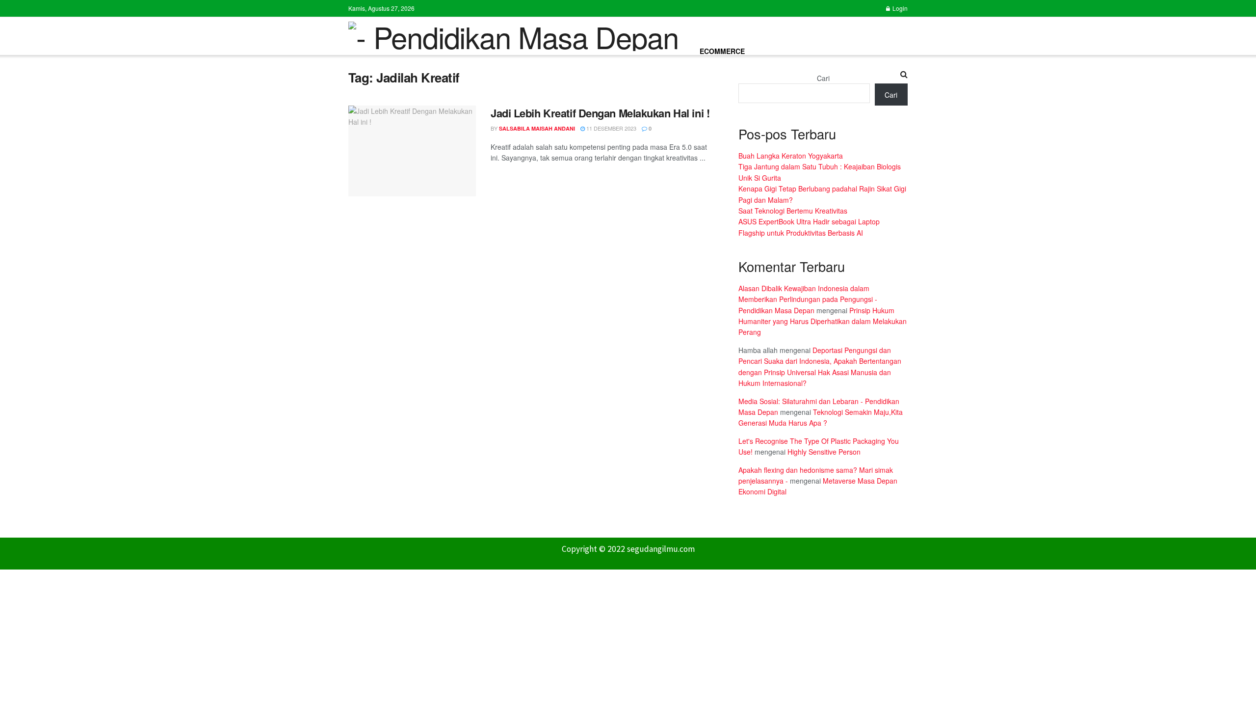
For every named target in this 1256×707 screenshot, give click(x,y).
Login (899, 8)
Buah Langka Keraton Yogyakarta (790, 156)
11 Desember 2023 (610, 128)
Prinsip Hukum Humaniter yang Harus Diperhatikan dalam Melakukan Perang (822, 321)
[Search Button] (904, 74)
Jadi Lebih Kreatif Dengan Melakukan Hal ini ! (600, 113)
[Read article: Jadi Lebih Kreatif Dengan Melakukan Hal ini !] (412, 151)
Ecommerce (722, 51)
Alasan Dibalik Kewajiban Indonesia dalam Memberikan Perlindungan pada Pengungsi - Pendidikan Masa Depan (807, 299)
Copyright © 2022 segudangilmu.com (628, 549)
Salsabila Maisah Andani (537, 128)
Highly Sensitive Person (824, 452)
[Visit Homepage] (513, 36)
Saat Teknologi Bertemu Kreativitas (792, 211)
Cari (823, 78)
